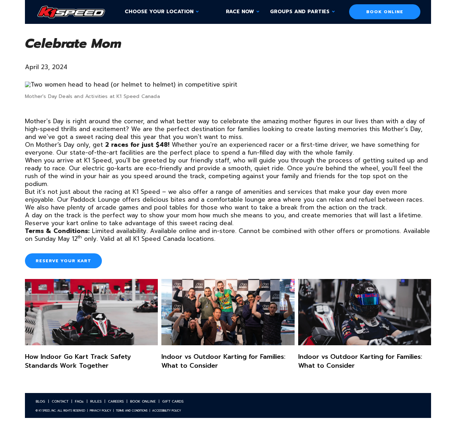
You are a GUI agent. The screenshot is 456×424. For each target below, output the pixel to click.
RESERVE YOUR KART (63, 261)
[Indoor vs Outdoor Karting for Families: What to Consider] (227, 330)
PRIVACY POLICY (100, 410)
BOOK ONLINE (384, 12)
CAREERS (116, 401)
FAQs (79, 401)
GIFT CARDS (172, 401)
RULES (96, 401)
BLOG (40, 401)
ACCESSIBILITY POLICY (166, 410)
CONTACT (60, 401)
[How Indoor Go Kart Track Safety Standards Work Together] (91, 330)
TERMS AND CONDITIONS (131, 410)
